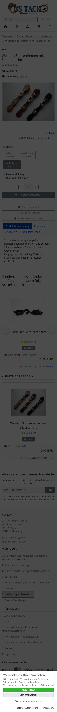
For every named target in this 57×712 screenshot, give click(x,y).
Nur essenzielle (29, 695)
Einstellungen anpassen (30, 701)
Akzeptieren (28, 689)
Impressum (48, 707)
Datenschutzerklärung (27, 707)
